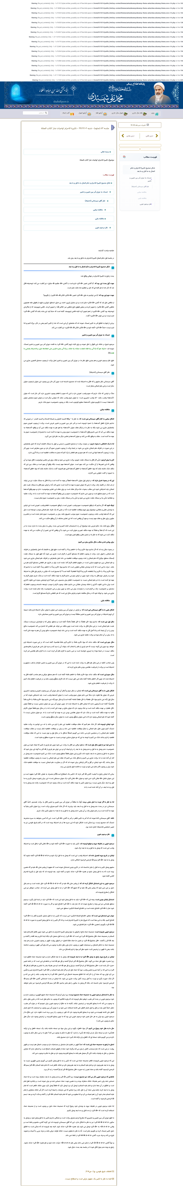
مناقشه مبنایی (141, 192)
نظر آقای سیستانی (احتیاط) (140, 186)
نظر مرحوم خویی (145, 204)
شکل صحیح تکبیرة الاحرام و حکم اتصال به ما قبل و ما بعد (142, 170)
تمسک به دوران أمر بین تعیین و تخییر (140, 179)
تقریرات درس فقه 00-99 (138, 125)
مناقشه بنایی (142, 198)
